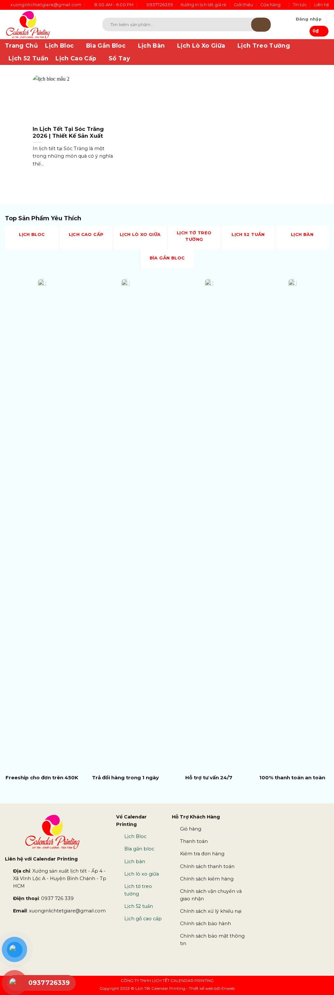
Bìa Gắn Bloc (106, 45)
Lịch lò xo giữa (141, 874)
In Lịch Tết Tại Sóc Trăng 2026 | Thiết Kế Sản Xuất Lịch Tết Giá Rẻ (68, 136)
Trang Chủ (21, 45)
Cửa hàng (270, 4)
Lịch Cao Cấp (75, 58)
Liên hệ (321, 4)
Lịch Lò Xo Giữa (201, 45)
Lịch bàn (134, 861)
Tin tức (300, 4)
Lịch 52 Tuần (28, 58)
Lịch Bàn (151, 45)
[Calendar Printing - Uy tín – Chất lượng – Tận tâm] (44, 24)
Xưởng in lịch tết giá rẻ (203, 4)
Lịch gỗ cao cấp (143, 919)
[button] (309, 19)
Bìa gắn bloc (139, 849)
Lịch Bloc (59, 45)
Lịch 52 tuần (138, 906)
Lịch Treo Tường (263, 45)
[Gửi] (261, 25)
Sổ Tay (119, 58)
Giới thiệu (243, 4)
